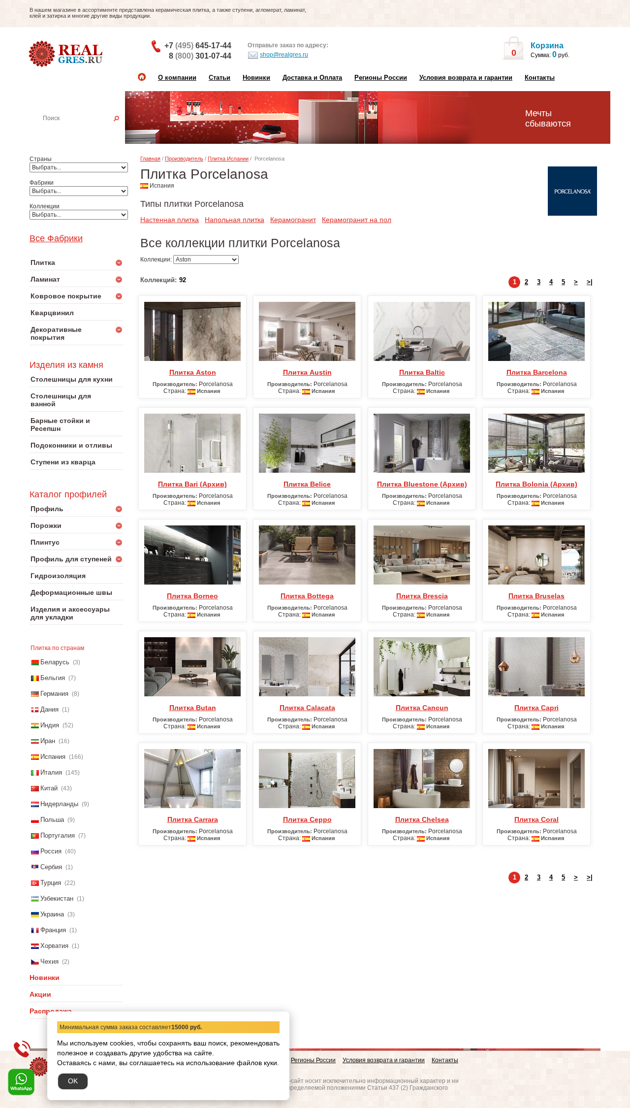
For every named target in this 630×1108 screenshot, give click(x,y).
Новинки (256, 77)
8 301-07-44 (200, 56)
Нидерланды (59, 804)
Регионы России (380, 77)
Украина (52, 914)
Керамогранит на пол (356, 220)
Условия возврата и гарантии (465, 77)
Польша (52, 819)
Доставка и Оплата (312, 77)
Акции (40, 994)
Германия (54, 693)
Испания (52, 756)
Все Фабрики (56, 238)
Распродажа (51, 1011)
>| (590, 282)
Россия (51, 851)
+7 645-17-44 (197, 45)
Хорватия (54, 945)
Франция (53, 930)
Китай (49, 788)
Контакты (540, 77)
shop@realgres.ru (284, 54)
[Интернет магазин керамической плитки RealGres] (67, 54)
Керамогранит (293, 220)
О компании (177, 77)
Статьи (219, 77)
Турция (50, 882)
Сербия (51, 867)
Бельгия (52, 678)
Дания (49, 709)
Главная (150, 159)
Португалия (57, 835)
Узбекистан (56, 898)
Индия (49, 725)
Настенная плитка (87, 132)
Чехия (49, 961)
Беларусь (54, 662)
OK (73, 1081)
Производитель (184, 159)
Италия (51, 772)
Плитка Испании (228, 159)
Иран (47, 741)
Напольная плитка (234, 220)
